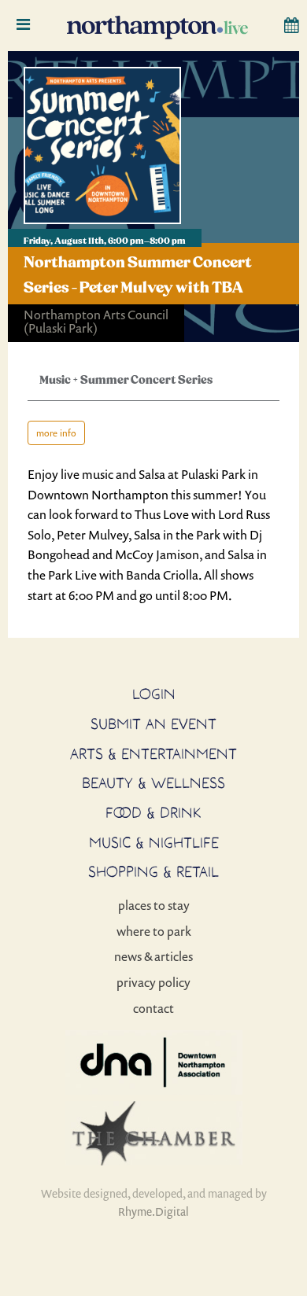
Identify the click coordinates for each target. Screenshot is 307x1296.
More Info (56, 433)
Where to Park (154, 931)
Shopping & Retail (153, 871)
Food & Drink (153, 812)
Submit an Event (153, 723)
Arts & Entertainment (153, 753)
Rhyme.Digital (153, 1211)
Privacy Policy (153, 982)
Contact (153, 1008)
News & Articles (153, 956)
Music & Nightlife (154, 842)
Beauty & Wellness (153, 782)
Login (154, 693)
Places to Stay (154, 905)
